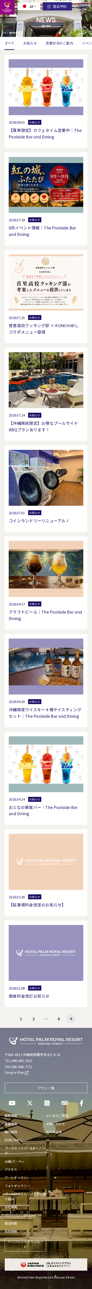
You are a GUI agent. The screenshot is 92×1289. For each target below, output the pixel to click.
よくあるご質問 (57, 1115)
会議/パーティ (15, 1161)
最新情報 (11, 1115)
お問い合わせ (55, 1124)
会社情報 (11, 1207)
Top (4, 32)
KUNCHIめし (14, 1140)
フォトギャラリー (17, 1185)
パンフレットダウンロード (25, 1244)
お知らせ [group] (30, 43)
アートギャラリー (17, 1177)
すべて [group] (9, 43)
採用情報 (11, 1231)
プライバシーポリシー (21, 1215)
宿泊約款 (11, 1223)
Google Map (15, 1072)
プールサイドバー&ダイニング (25, 1150)
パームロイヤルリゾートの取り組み (25, 1196)
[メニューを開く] (83, 4)
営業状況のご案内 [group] (59, 43)
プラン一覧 (46, 1088)
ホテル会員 (54, 1132)
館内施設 (11, 1132)
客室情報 (11, 1124)
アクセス (11, 1169)
